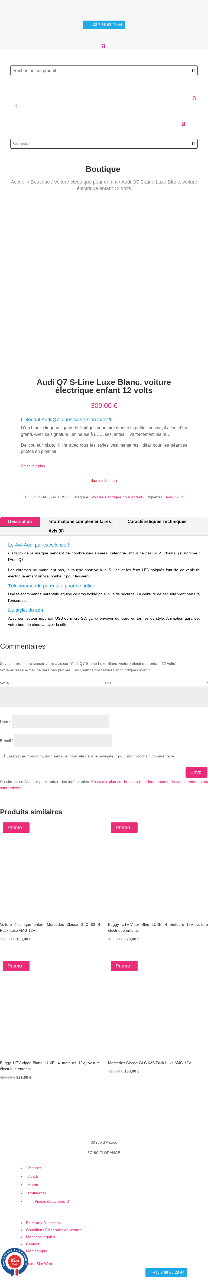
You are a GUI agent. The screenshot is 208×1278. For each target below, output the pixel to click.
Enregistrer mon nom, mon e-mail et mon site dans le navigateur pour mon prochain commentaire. (90, 756)
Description (20, 521)
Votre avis (104, 683)
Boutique (40, 182)
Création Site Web (36, 1263)
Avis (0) (56, 531)
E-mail (6, 740)
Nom (5, 722)
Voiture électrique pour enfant (86, 182)
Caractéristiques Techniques (157, 521)
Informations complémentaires (79, 521)
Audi (169, 497)
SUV (179, 497)
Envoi (196, 772)
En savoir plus (33, 466)
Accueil (19, 182)
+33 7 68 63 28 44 (106, 24)
